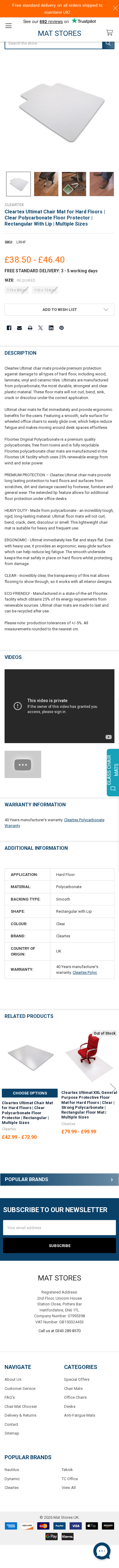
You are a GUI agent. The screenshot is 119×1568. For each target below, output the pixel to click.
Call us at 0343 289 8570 (59, 1330)
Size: (20, 280)
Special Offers (76, 1379)
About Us (13, 1379)
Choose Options (30, 1093)
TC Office (70, 1479)
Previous (6, 1089)
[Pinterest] (61, 327)
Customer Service (20, 1388)
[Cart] (111, 33)
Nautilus (12, 1469)
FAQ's (10, 1397)
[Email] (19, 327)
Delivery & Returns (20, 1415)
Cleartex (12, 1487)
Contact (11, 1424)
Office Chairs (75, 1397)
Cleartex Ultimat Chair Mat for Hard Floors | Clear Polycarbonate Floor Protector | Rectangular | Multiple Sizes (27, 1113)
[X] (40, 327)
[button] (60, 309)
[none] (60, 111)
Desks (69, 1406)
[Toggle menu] (8, 25)
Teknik (67, 1469)
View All (69, 1487)
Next (113, 1089)
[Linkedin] (51, 327)
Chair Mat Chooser (21, 1406)
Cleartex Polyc (85, 972)
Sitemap (12, 1433)
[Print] (30, 327)
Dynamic (12, 1479)
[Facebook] (9, 327)
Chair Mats (73, 1388)
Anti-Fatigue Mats (79, 1415)
